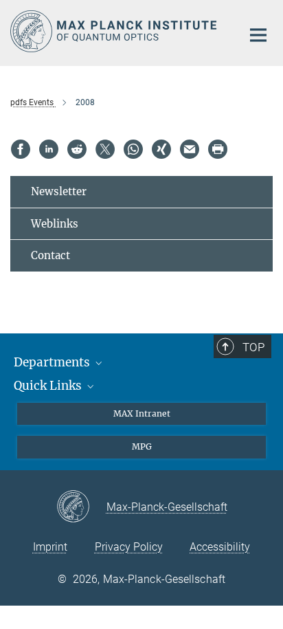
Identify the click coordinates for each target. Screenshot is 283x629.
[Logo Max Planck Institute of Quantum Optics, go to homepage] (115, 31)
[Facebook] (20, 149)
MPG (142, 446)
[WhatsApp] (133, 149)
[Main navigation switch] (258, 35)
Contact (50, 255)
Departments (53, 362)
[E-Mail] (189, 149)
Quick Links (49, 386)
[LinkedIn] (48, 149)
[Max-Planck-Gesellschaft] (81, 507)
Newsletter (59, 191)
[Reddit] (77, 149)
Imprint (50, 546)
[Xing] (161, 149)
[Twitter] (105, 149)
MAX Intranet (141, 413)
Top (253, 347)
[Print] (217, 149)
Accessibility (220, 546)
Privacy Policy (129, 546)
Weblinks (54, 223)
